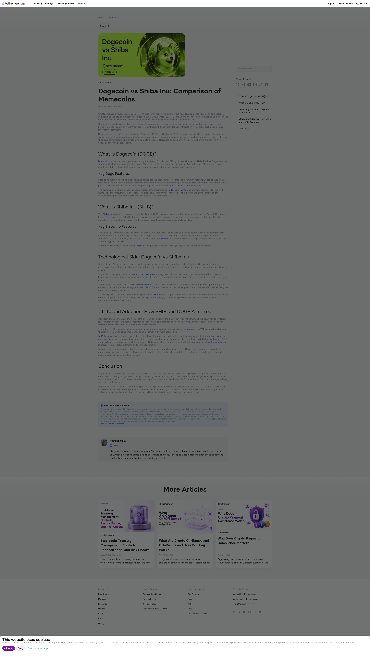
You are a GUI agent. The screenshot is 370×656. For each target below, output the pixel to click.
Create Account (345, 3)
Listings (49, 3)
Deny (20, 648)
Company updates (65, 3)
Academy (37, 3)
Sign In (331, 3)
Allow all (8, 648)
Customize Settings (38, 648)
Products (82, 3)
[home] (14, 3)
